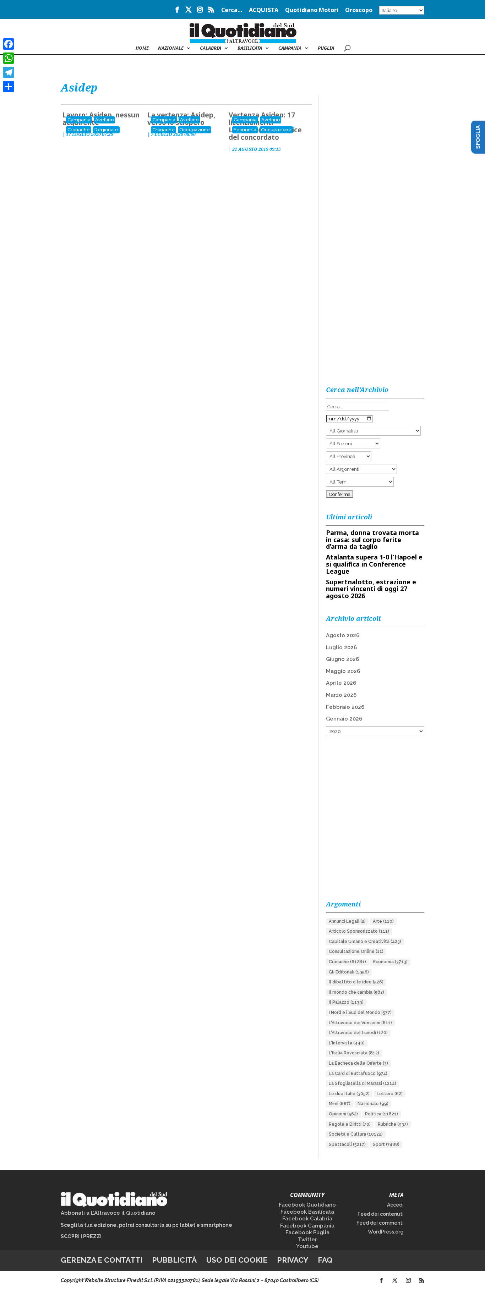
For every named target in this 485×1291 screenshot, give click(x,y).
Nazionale (373, 1103)
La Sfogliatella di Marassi (362, 1083)
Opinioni (343, 1113)
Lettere (390, 1093)
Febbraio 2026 (345, 707)
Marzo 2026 (341, 695)
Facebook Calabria (307, 1218)
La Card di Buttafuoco (358, 1073)
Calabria (210, 48)
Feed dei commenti (380, 1223)
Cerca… (231, 10)
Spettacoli (347, 1144)
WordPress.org (386, 1232)
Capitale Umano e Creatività (365, 941)
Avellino (104, 119)
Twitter (307, 1239)
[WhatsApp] (8, 58)
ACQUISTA (263, 10)
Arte (383, 921)
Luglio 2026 (341, 647)
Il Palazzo (346, 1002)
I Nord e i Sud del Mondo (360, 1012)
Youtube (307, 1246)
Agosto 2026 (342, 635)
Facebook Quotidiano (307, 1205)
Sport (386, 1144)
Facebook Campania (307, 1226)
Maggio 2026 (343, 671)
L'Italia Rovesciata (354, 1052)
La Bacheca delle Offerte (358, 1063)
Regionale (106, 129)
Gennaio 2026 (344, 719)
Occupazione (194, 129)
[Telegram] (8, 72)
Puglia (326, 48)
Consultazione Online (356, 951)
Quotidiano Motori (311, 10)
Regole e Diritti (350, 1124)
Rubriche (393, 1124)
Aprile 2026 (341, 683)
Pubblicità (174, 1260)
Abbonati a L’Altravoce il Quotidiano (108, 1213)
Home (142, 48)
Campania (289, 48)
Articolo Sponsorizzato (359, 931)
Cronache (78, 129)
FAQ (325, 1260)
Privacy (292, 1260)
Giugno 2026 (342, 659)
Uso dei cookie (236, 1260)
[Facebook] (8, 44)
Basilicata (250, 48)
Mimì (339, 1103)
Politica (381, 1113)
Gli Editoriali (349, 972)
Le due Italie (349, 1093)
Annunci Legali (347, 921)
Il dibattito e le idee (356, 982)
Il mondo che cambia (356, 992)
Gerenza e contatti (101, 1260)
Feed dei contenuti (381, 1214)
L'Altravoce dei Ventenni (360, 1022)
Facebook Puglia (307, 1232)
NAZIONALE (171, 48)
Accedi (395, 1205)
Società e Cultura (356, 1134)
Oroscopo (358, 10)
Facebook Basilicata (307, 1212)
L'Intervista (347, 1043)
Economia (245, 129)
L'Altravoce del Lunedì (358, 1032)
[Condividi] (8, 86)
